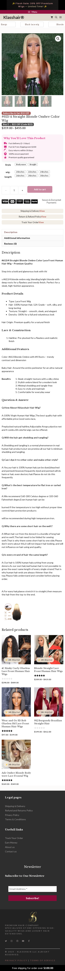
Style (8, 164)
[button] (56, 17)
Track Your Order (14, 838)
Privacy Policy (12, 815)
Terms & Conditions (15, 819)
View (42, 211)
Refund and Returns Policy (19, 810)
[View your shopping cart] (52, 17)
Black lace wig (22, 24)
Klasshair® (13, 17)
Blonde (50, 24)
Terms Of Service (42, 960)
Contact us (11, 851)
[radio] (21, 164)
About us (10, 847)
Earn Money (11, 842)
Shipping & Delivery (15, 806)
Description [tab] (10, 232)
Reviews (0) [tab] (10, 243)
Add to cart (40, 189)
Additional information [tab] (17, 238)
